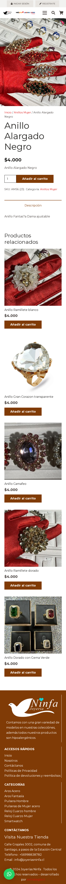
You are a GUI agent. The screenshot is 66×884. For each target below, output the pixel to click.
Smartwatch (13, 821)
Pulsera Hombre (16, 801)
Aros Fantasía (14, 796)
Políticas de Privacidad (20, 770)
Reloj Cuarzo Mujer (18, 816)
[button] (60, 24)
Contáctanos (13, 765)
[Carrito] (61, 12)
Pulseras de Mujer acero (22, 806)
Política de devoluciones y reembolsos (32, 775)
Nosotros (10, 760)
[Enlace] (7, 13)
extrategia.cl (36, 879)
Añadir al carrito (35, 178)
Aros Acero (12, 791)
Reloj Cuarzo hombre (20, 811)
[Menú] (44, 12)
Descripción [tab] (33, 205)
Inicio (8, 112)
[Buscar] (53, 12)
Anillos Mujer (22, 112)
